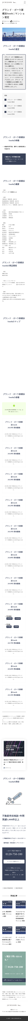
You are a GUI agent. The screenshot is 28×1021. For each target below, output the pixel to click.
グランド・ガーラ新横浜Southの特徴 (14, 107)
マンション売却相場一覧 (10, 23)
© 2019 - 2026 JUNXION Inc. (14, 1018)
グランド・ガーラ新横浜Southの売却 (14, 113)
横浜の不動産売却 (8, 888)
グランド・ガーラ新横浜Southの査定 (14, 101)
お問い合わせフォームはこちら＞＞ (14, 980)
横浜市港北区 (19, 888)
